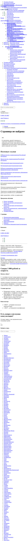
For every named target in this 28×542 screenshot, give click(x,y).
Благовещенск (7, 353)
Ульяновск (6, 519)
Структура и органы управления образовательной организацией (15, 11)
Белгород (6, 349)
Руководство (10, 16)
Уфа (5, 521)
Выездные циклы (14, 43)
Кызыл (5, 416)
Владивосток (7, 359)
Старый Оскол (7, 502)
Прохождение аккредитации (11, 217)
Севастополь (7, 492)
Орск (5, 463)
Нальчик (6, 432)
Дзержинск (7, 374)
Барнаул (6, 346)
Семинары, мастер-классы (17, 44)
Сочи (5, 499)
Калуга (5, 393)
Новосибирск (7, 449)
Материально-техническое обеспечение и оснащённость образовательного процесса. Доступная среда (14, 22)
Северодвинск (7, 493)
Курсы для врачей (11, 24)
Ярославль (6, 540)
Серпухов (6, 495)
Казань (5, 390)
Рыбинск (6, 482)
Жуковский (7, 381)
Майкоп (6, 421)
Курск (5, 415)
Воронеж (6, 369)
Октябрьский (7, 457)
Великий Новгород (9, 358)
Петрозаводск (7, 468)
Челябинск (6, 527)
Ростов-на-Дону (8, 479)
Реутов (5, 478)
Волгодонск (7, 365)
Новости (6, 42)
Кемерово (6, 397)
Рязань (5, 484)
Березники (6, 350)
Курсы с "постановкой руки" (17, 37)
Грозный (6, 372)
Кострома (6, 408)
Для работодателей (9, 65)
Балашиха (6, 345)
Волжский (6, 366)
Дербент (6, 373)
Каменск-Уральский (9, 394)
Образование (10, 14)
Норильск (6, 453)
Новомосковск (7, 446)
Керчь (5, 398)
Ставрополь (7, 500)
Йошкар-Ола (7, 388)
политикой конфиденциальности (18, 263)
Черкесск (6, 530)
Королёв (6, 407)
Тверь (5, 510)
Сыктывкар (7, 506)
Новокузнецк (7, 444)
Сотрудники (10, 18)
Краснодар (6, 411)
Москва (6, 426)
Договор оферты (17, 251)
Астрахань (6, 342)
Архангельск (7, 341)
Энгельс (6, 535)
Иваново (6, 384)
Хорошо (3, 265)
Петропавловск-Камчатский (11, 470)
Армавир (6, 339)
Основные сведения (12, 9)
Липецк (6, 418)
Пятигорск (6, 475)
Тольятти (6, 512)
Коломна (6, 404)
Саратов (6, 491)
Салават (6, 485)
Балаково (6, 343)
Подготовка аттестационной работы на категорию (17, 60)
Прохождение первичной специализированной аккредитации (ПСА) (16, 51)
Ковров (6, 402)
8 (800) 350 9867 (4, 9)
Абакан (6, 335)
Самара (6, 486)
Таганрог (6, 507)
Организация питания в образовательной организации (15, 36)
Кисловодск (7, 401)
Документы (10, 13)
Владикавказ (7, 360)
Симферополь (7, 496)
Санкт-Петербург (8, 488)
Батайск (6, 348)
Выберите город (8, 370)
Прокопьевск (7, 472)
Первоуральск (7, 465)
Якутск (6, 538)
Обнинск (6, 454)
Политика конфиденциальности (9, 252)
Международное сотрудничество (15, 94)
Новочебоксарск (8, 450)
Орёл (5, 460)
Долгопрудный (8, 377)
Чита (5, 531)
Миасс (5, 423)
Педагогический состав (13, 17)
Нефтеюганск (7, 437)
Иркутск (6, 387)
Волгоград (6, 363)
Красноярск (7, 412)
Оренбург (6, 461)
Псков (5, 474)
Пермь (5, 467)
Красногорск (7, 409)
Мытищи (6, 429)
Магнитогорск (7, 419)
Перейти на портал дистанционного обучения (13, 123)
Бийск (5, 352)
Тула (5, 514)
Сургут (6, 503)
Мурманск (6, 428)
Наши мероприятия (9, 66)
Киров (2, 18)
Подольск (6, 471)
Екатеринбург (7, 379)
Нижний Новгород (9, 442)
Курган (6, 414)
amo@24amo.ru (5, 20)
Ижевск (6, 386)
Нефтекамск (7, 436)
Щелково (6, 533)
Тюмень (6, 516)
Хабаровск (6, 523)
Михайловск (7, 425)
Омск (5, 458)
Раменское (6, 477)
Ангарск (6, 338)
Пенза (5, 464)
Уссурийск (6, 520)
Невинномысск (8, 435)
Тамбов (6, 509)
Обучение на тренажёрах (16, 41)
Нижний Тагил (8, 443)
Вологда (6, 367)
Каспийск (6, 395)
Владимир (6, 362)
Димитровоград (8, 376)
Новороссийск (7, 447)
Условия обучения (8, 2)
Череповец (6, 528)
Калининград (7, 391)
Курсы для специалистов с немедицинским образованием (15, 32)
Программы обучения (9, 23)
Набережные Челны (9, 430)
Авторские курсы (14, 45)
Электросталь (7, 534)
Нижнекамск (7, 440)
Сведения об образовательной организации (15, 7)
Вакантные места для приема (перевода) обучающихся (14, 89)
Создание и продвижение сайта (9, 255)
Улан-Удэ (6, 517)
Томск (5, 513)
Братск (5, 355)
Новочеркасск (7, 451)
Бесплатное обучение (9, 3)
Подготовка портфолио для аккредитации (17, 57)
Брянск (5, 356)
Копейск (6, 405)
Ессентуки (6, 380)
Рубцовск (6, 481)
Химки (5, 524)
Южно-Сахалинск (8, 537)
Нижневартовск (8, 439)
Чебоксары (6, 526)
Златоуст (6, 383)
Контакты (6, 44)
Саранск (6, 489)
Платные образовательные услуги (16, 101)
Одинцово (6, 456)
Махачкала (6, 422)
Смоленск (6, 498)
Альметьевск (7, 336)
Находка (6, 433)
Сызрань (6, 505)
